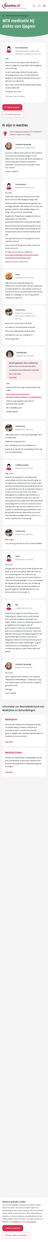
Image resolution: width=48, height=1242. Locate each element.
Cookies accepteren (12, 1228)
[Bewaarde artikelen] (39, 5)
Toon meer (13, 377)
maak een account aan (22, 132)
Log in (12, 132)
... (40, 146)
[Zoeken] (34, 5)
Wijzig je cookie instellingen (16, 1235)
